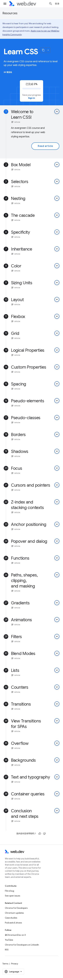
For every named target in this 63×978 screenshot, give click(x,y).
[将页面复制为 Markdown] (43, 50)
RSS (7, 949)
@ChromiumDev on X (15, 935)
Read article (45, 146)
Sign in (31, 98)
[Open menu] (5, 3)
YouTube (9, 939)
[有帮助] (39, 833)
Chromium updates (14, 912)
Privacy (14, 963)
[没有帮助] (44, 833)
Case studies (11, 917)
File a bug (9, 890)
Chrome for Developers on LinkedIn (22, 944)
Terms (5, 963)
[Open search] (50, 4)
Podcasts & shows (13, 922)
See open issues (12, 895)
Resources (9, 13)
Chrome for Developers (16, 908)
